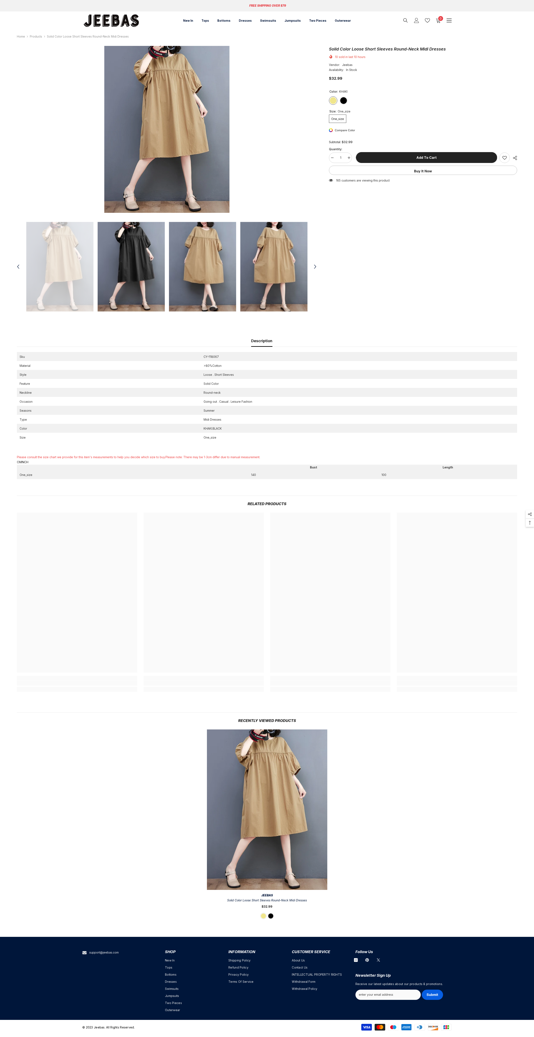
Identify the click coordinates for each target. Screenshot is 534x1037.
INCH (24, 462)
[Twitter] (378, 960)
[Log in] (416, 20)
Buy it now (423, 171)
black (271, 916)
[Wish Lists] (427, 20)
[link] (77, 683)
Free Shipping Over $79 (267, 5)
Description (261, 341)
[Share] (513, 158)
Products (36, 36)
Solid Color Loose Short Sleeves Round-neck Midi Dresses (267, 900)
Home (21, 36)
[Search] (405, 20)
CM (19, 462)
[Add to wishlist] (504, 158)
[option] (167, 129)
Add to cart (426, 157)
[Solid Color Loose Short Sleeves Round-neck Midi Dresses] (267, 809)
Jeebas (347, 65)
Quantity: (335, 149)
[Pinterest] (367, 960)
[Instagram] (356, 960)
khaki (263, 916)
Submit (432, 995)
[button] (18, 267)
